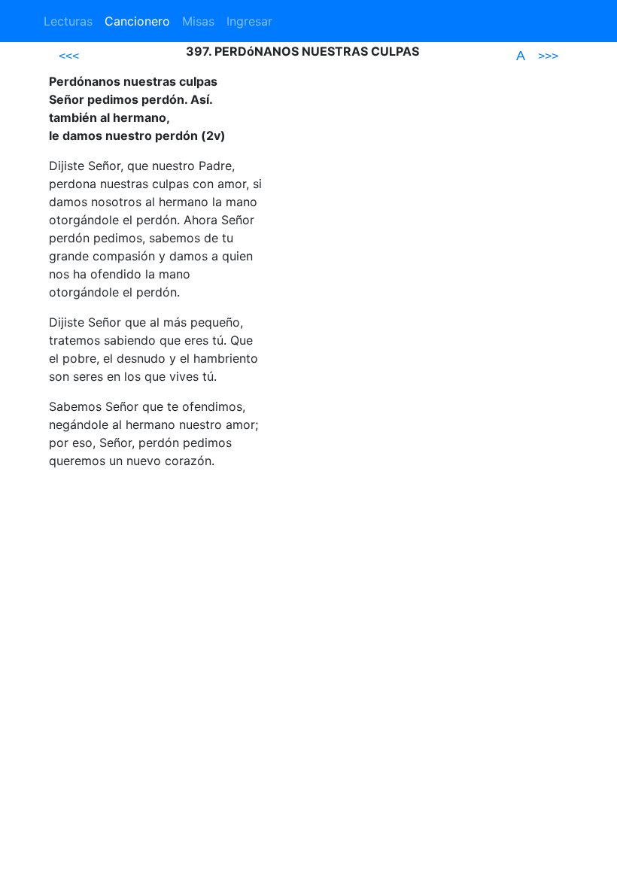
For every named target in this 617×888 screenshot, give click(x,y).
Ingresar (249, 21)
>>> (548, 56)
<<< (69, 56)
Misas (198, 21)
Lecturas (68, 21)
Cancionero (137, 21)
